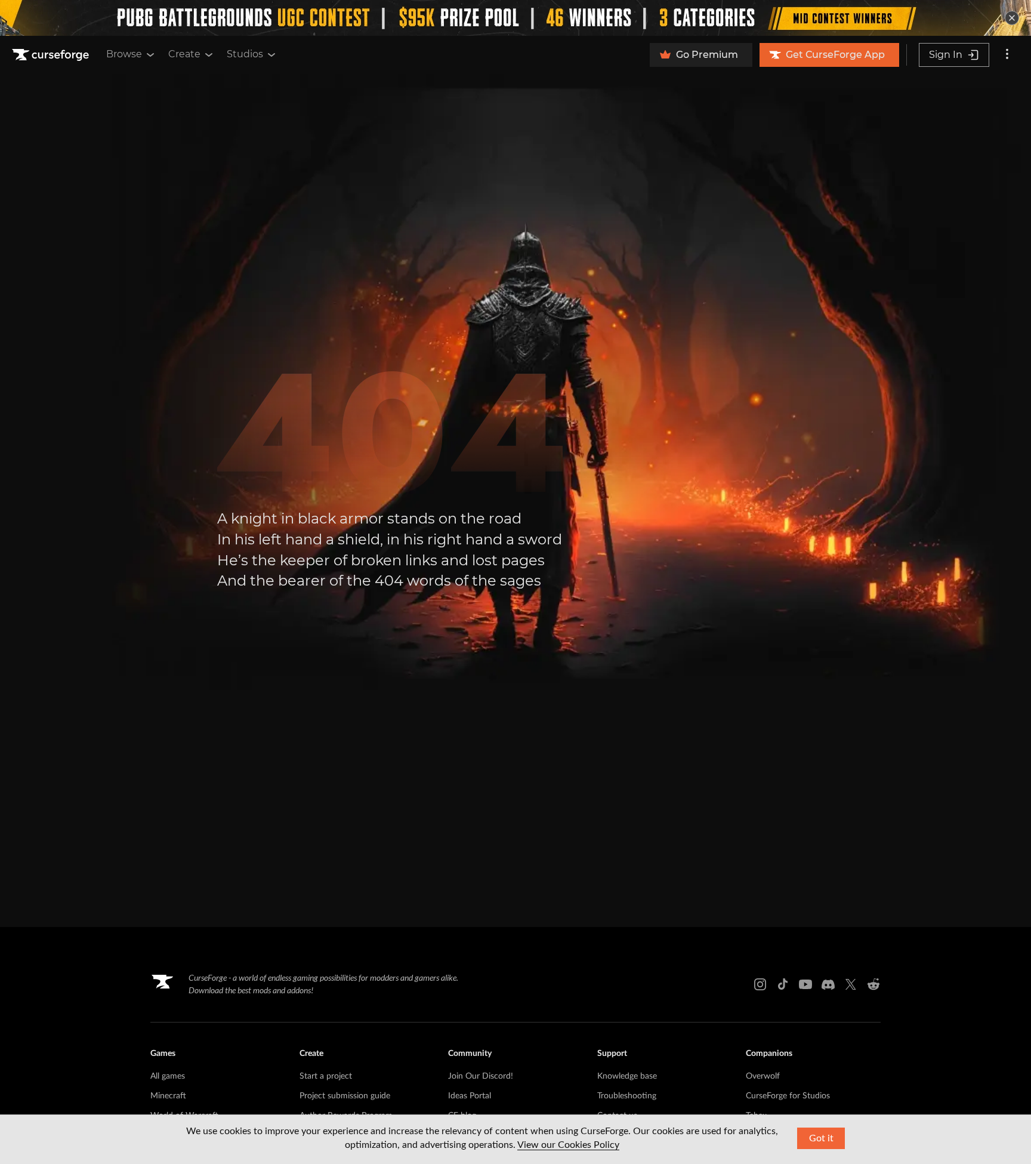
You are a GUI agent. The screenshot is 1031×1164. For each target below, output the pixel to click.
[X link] (851, 984)
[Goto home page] (52, 55)
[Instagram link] (760, 984)
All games (167, 1076)
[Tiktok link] (783, 984)
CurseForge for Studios (788, 1096)
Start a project (326, 1076)
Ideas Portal (469, 1096)
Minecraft (168, 1096)
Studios (245, 54)
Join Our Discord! (480, 1076)
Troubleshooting (626, 1096)
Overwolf (763, 1076)
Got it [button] (821, 1138)
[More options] (1007, 55)
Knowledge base (627, 1076)
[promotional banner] (515, 18)
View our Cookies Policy (568, 1145)
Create (184, 54)
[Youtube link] (805, 984)
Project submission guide (345, 1096)
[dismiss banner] (1012, 18)
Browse (124, 54)
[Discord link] (828, 984)
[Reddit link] (873, 984)
